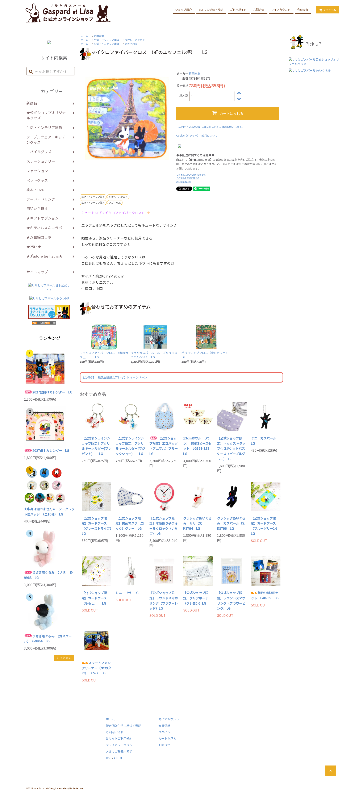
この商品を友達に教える (187, 178)
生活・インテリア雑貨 (106, 40)
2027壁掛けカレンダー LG (52, 392)
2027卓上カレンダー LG (50, 450)
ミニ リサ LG (127, 592)
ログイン (164, 732)
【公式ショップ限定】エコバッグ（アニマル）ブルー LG (164, 446)
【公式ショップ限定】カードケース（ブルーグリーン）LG (265, 526)
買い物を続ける (183, 181)
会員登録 (302, 10)
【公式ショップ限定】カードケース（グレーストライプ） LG (96, 526)
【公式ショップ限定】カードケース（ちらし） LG (94, 597)
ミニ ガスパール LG (265, 441)
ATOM (118, 758)
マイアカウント (280, 10)
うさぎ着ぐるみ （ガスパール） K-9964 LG (48, 638)
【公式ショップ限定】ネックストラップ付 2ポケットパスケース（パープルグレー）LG (231, 448)
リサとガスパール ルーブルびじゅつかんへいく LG (153, 355)
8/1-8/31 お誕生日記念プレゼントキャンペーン (115, 377)
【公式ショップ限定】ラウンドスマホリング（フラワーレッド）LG (163, 600)
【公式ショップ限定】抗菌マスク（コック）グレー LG (130, 523)
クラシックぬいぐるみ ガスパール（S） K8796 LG (232, 523)
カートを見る (167, 738)
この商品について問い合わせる (191, 174)
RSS (108, 758)
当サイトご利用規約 (119, 738)
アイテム (330, 10)
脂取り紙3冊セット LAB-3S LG (265, 595)
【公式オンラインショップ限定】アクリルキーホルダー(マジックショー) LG (130, 446)
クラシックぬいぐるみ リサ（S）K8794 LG (197, 523)
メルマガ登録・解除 (211, 10)
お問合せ (258, 10)
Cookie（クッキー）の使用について (196, 135)
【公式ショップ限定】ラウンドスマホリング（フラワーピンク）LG (231, 600)
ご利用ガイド (238, 10)
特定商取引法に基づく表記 (123, 725)
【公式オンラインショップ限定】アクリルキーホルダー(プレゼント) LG (96, 446)
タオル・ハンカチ (135, 40)
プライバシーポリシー (120, 745)
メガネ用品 (131, 43)
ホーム (84, 36)
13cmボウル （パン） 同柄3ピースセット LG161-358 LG (197, 446)
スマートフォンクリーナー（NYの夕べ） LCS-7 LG (96, 667)
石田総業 (99, 36)
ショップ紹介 (183, 10)
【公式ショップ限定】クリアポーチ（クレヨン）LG (195, 597)
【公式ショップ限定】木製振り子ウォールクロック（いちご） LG (163, 526)
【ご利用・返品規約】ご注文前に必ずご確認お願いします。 (210, 126)
